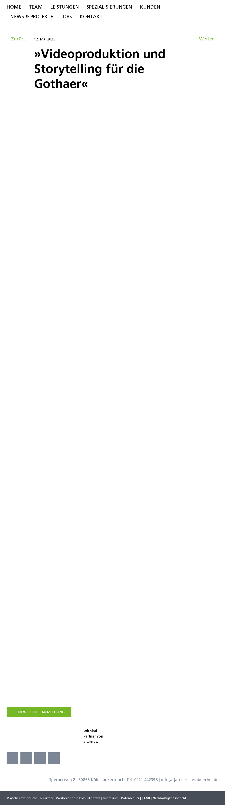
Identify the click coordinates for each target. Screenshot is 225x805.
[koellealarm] (153, 728)
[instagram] (26, 758)
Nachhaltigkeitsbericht (169, 798)
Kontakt (94, 798)
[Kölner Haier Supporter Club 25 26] (123, 729)
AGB (146, 798)
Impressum (110, 798)
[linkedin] (54, 758)
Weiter (206, 39)
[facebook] (12, 758)
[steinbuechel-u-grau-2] (216, 11)
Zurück (18, 39)
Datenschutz (130, 798)
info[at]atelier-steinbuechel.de (190, 779)
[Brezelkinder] (181, 730)
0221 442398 (146, 779)
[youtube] (40, 758)
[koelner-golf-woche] (209, 728)
